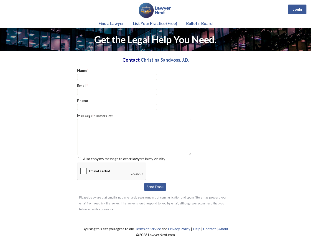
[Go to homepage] (155, 17)
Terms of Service (148, 228)
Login (297, 9)
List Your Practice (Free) (155, 23)
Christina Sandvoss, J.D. (165, 60)
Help (197, 228)
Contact (209, 228)
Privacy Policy (179, 228)
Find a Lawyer (111, 23)
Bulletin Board (199, 23)
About (223, 228)
